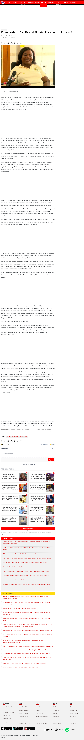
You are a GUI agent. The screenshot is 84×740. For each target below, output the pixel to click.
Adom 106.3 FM (24, 710)
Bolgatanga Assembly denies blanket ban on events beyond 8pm (21, 580)
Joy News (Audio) (41, 723)
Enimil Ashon (23, 436)
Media (66, 2)
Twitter (55, 713)
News (15, 2)
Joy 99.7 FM (23, 707)
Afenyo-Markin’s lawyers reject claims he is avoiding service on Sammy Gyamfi (28, 646)
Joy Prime (39, 713)
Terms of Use (7, 718)
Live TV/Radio (59, 3)
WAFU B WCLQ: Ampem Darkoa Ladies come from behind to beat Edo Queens (25, 563)
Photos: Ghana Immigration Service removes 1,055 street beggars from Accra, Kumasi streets (26, 586)
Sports (37, 2)
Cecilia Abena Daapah (12, 436)
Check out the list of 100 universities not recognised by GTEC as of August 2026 (26, 619)
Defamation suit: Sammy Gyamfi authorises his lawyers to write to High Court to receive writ (27, 604)
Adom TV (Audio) (41, 720)
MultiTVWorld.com (42, 716)
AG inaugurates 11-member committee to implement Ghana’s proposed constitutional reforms (25, 598)
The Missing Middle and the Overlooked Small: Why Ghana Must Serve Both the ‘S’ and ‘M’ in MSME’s (28, 549)
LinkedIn (55, 720)
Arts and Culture (22, 3)
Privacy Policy (7, 722)
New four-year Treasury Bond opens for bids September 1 (21, 667)
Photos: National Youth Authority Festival (14, 567)
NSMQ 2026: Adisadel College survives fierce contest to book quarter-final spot (28, 630)
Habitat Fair (73, 710)
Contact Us (6, 715)
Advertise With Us (8, 712)
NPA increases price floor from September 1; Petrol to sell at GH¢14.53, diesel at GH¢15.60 (27, 635)
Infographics (57, 723)
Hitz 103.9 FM (23, 713)
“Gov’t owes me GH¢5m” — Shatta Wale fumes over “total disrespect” (25, 663)
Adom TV (39, 710)
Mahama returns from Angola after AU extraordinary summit (19, 554)
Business (31, 2)
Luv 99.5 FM (23, 720)
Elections (73, 2)
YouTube (55, 707)
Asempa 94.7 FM (24, 716)
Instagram (56, 716)
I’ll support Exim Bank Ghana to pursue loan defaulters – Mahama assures (27, 653)
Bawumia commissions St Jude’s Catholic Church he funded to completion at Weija (26, 572)
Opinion (43, 2)
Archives (72, 720)
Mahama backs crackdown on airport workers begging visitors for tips (25, 650)
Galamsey (73, 716)
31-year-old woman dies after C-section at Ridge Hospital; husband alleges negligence (26, 613)
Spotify (71, 730)
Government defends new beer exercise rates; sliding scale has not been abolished (26, 576)
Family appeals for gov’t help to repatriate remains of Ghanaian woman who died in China (27, 658)
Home (9, 2)
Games (72, 707)
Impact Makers (74, 713)
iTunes (60, 730)
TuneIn (50, 730)
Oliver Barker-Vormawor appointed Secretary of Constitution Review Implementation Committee (24, 641)
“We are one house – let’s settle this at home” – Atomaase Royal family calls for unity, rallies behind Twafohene (27, 543)
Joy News (39, 707)
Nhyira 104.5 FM (24, 723)
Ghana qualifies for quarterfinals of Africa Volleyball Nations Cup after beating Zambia (27, 558)
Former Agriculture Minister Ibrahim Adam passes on (20, 608)
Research (51, 2)
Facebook (56, 710)
